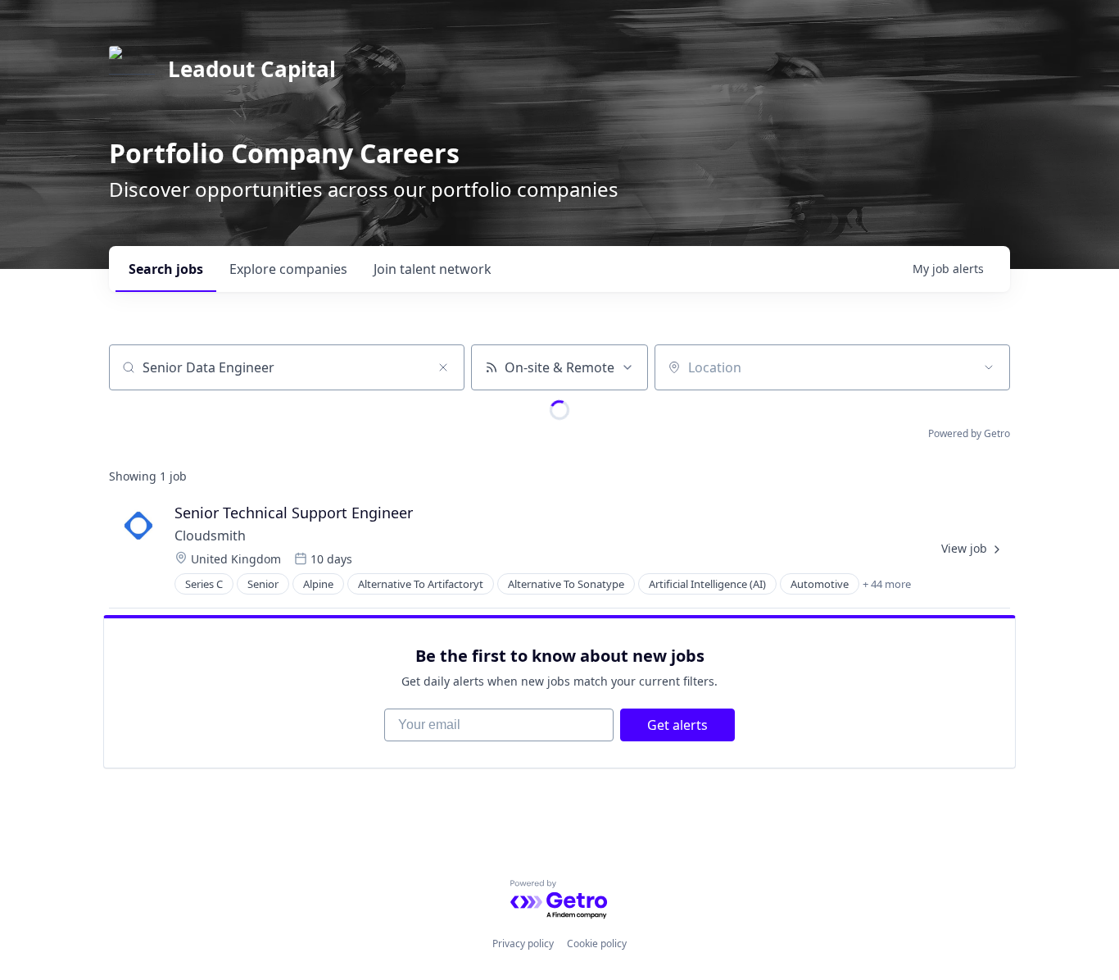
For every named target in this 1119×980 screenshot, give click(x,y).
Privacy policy (523, 943)
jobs (166, 269)
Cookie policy (597, 943)
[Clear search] (443, 367)
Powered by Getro (969, 433)
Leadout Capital (252, 69)
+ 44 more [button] (887, 584)
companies (288, 269)
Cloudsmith (210, 535)
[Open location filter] (989, 367)
